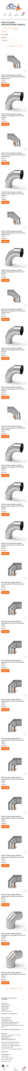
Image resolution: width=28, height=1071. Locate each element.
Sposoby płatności (5, 1004)
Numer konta (4, 1009)
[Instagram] (7, 1066)
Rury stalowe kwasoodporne (21, 19)
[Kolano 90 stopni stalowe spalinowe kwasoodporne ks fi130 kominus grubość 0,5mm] (14, 647)
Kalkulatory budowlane (6, 1011)
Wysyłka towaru (5, 1006)
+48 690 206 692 (5, 1045)
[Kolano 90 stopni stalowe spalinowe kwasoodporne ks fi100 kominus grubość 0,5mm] (14, 569)
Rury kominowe (10, 19)
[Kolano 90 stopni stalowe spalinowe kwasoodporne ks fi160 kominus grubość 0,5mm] (14, 764)
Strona (11, 46)
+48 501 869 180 (5, 1043)
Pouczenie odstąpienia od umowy (9, 1023)
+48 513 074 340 (5, 1047)
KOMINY (3, 19)
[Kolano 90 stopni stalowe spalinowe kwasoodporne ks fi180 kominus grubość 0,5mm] (14, 803)
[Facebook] (3, 1066)
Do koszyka (5, 85)
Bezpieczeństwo (5, 1038)
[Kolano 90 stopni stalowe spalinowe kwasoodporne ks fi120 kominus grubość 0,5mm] (14, 608)
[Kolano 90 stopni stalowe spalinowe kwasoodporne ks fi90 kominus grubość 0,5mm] (14, 881)
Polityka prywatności (6, 1036)
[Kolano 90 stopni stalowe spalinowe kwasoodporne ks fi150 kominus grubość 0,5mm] (14, 725)
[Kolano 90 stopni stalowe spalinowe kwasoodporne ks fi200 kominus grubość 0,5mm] (14, 842)
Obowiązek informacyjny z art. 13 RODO (11, 1035)
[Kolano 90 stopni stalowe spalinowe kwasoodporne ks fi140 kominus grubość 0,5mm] (14, 686)
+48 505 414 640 (5, 1042)
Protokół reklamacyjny (6, 1020)
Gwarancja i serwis (5, 1019)
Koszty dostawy (5, 1008)
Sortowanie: (4, 37)
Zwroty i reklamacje (6, 1017)
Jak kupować (4, 1003)
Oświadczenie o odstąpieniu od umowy (10, 1022)
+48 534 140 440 (5, 1049)
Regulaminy (4, 1033)
